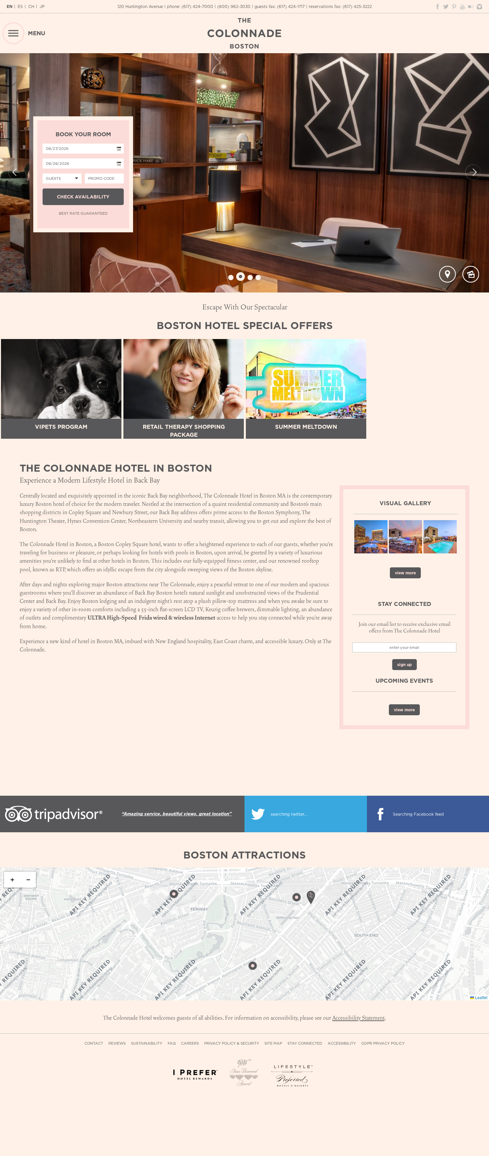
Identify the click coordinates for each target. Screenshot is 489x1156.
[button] (174, 894)
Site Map (273, 1043)
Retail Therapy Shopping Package (184, 431)
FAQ (172, 1043)
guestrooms (33, 592)
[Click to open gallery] (470, 274)
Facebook (437, 6)
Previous (16, 172)
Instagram (479, 6)
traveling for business (44, 552)
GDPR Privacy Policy (383, 1043)
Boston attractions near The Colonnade (150, 584)
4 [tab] (258, 277)
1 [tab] (231, 277)
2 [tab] (240, 276)
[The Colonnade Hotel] (244, 33)
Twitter (445, 6)
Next (473, 172)
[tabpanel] (244, 172)
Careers (190, 1043)
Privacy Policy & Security (231, 1043)
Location (447, 274)
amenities (31, 560)
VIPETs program (61, 427)
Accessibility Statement (358, 1017)
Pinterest (454, 6)
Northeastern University (155, 521)
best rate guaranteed (83, 213)
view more (405, 573)
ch (31, 6)
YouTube (462, 6)
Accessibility (342, 1043)
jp (42, 6)
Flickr (470, 6)
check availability (83, 196)
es (20, 6)
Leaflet (480, 997)
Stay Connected (304, 1043)
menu (36, 33)
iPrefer (195, 1078)
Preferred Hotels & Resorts (293, 1076)
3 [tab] (250, 277)
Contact (93, 1043)
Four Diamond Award (244, 1073)
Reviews (117, 1043)
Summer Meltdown (306, 427)
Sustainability (146, 1043)
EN (9, 6)
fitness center (241, 560)
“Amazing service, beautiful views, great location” (177, 814)
